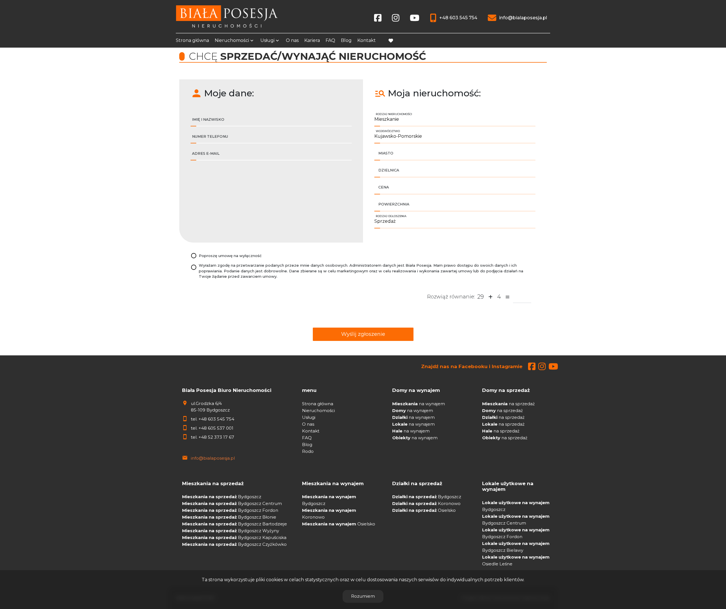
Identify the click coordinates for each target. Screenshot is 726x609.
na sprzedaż (508, 403)
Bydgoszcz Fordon (230, 510)
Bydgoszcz (221, 496)
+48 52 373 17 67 (216, 437)
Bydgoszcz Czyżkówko (234, 544)
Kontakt (366, 40)
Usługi (267, 40)
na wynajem (418, 403)
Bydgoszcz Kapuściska (234, 537)
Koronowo (426, 503)
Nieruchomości (232, 40)
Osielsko (338, 524)
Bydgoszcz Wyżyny (230, 530)
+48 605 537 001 (216, 428)
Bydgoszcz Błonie (229, 517)
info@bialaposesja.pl (213, 458)
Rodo (308, 451)
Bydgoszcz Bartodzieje (234, 524)
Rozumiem (363, 596)
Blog (346, 40)
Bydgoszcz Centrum (232, 503)
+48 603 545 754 (216, 419)
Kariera (312, 40)
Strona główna (192, 40)
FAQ (330, 40)
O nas (292, 40)
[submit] (363, 334)
